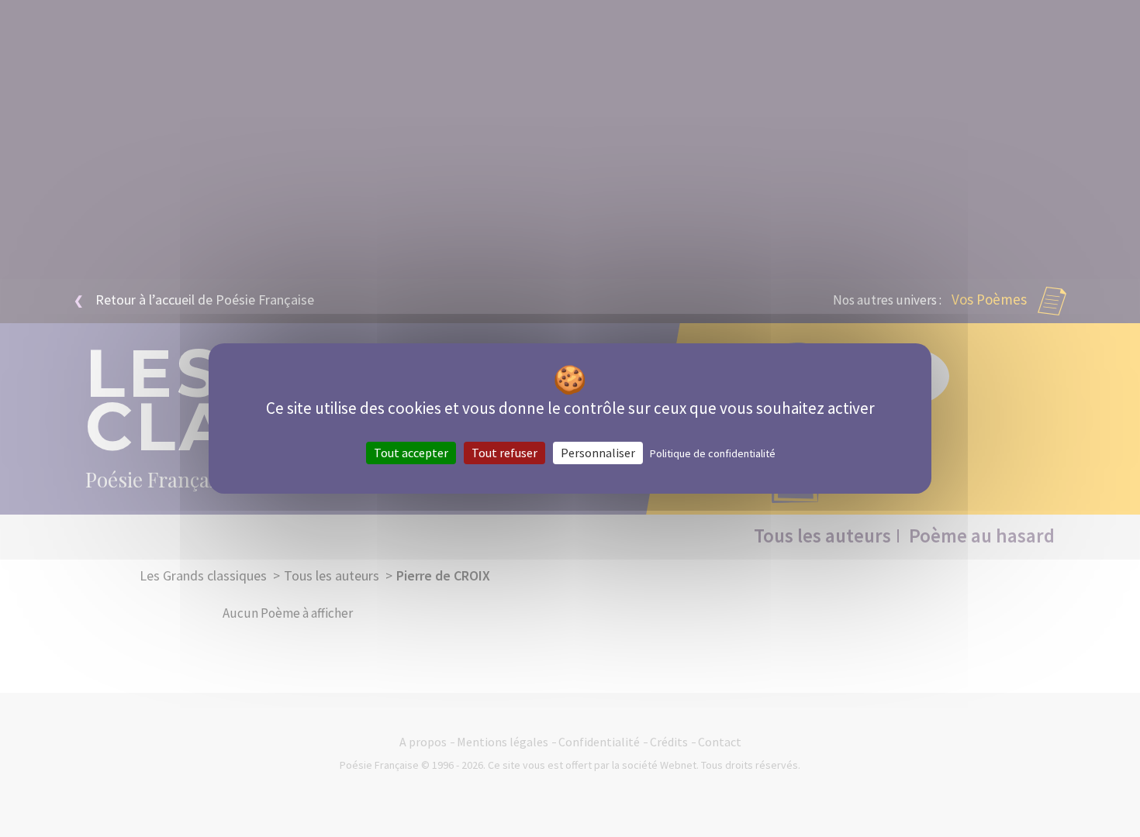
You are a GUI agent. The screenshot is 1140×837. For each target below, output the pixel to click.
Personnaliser (598, 452)
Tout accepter (411, 452)
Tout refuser (504, 452)
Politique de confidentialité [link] (713, 453)
